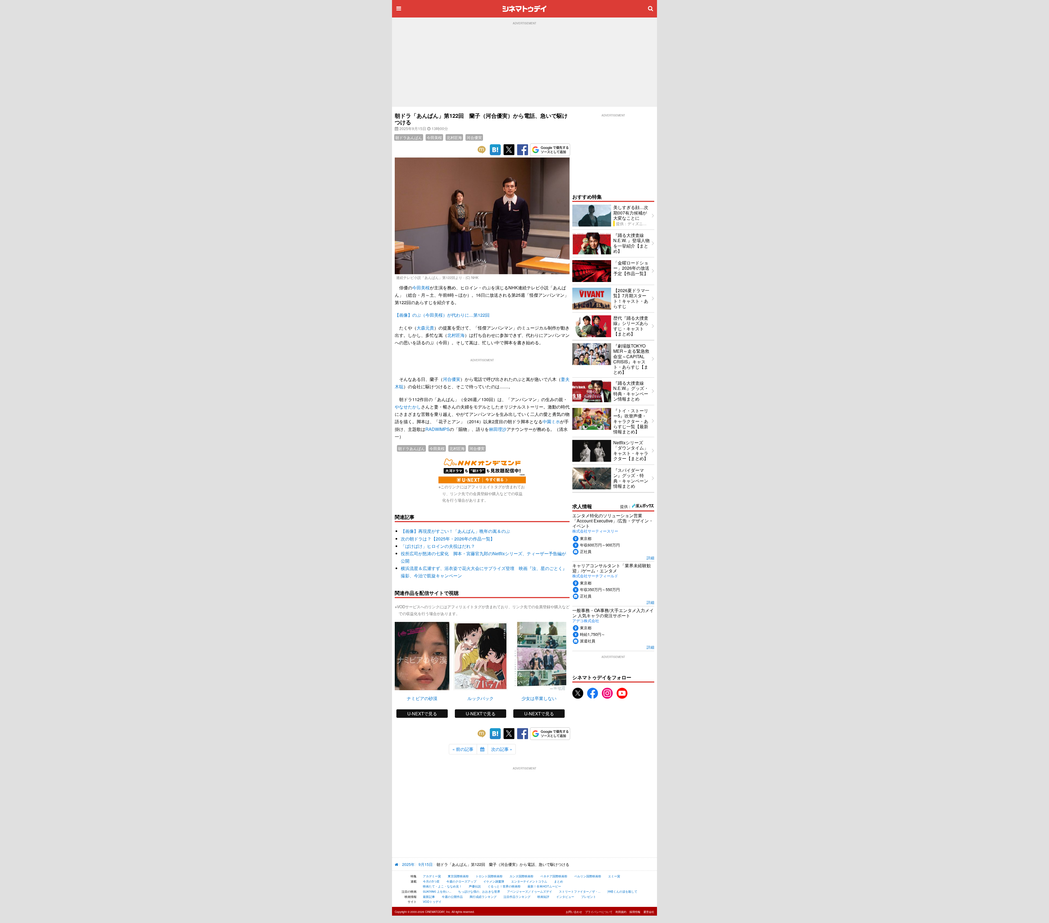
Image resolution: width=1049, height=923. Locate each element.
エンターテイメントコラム (529, 881)
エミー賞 (614, 876)
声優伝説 (475, 886)
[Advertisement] (524, 66)
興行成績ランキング (483, 896)
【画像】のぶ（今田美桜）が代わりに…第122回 (442, 315)
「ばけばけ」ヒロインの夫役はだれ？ (438, 546)
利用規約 (620, 912)
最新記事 (429, 896)
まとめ (558, 881)
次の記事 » (501, 749)
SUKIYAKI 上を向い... (437, 891)
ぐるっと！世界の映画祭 (504, 886)
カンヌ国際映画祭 (521, 876)
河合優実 (474, 137)
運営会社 (648, 912)
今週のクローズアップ (461, 881)
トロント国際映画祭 (489, 876)
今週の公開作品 (452, 896)
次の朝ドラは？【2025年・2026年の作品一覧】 (448, 539)
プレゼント (588, 896)
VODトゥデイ (432, 901)
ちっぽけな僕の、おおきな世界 (479, 891)
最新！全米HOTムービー (544, 886)
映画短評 (543, 896)
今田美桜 (434, 137)
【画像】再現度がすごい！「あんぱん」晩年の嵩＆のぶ (455, 531)
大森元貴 (425, 328)
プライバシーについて (598, 912)
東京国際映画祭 (458, 876)
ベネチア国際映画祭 (553, 876)
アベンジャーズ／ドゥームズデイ (529, 891)
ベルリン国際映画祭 (587, 876)
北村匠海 (454, 137)
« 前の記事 (462, 749)
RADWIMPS (437, 429)
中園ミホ (551, 421)
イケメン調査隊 (493, 881)
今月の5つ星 (431, 881)
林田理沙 (497, 429)
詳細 (650, 557)
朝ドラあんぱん (408, 137)
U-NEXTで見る (422, 713)
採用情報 (634, 912)
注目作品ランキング (517, 896)
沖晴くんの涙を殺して (622, 891)
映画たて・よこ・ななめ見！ (442, 886)
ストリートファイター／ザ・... (579, 891)
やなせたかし (408, 407)
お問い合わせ (574, 912)
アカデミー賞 (432, 876)
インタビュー (565, 896)
